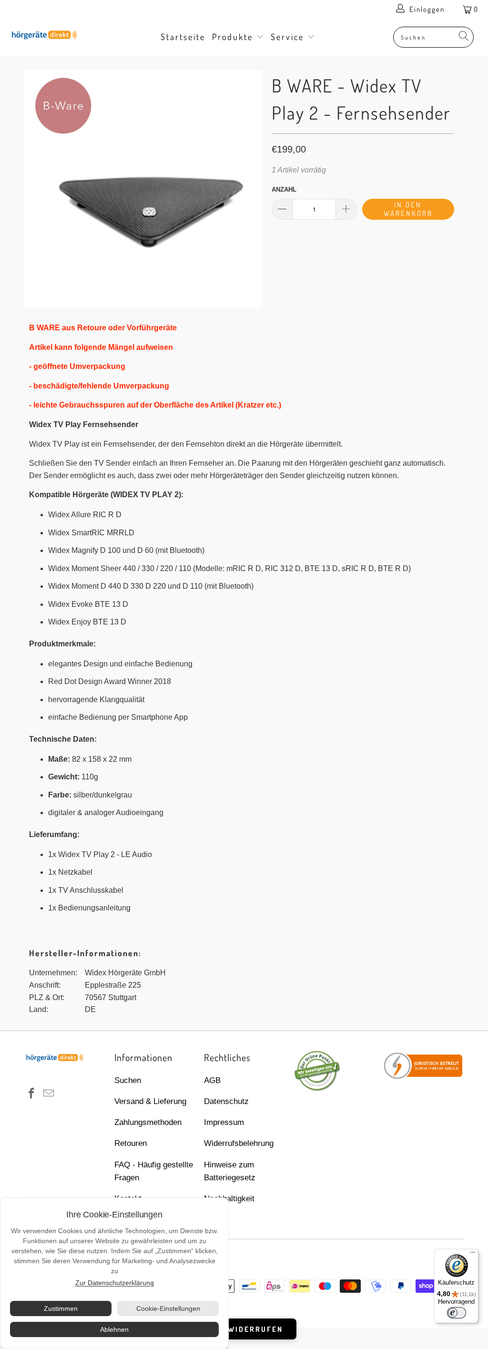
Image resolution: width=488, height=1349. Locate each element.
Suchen (127, 1080)
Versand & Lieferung (150, 1101)
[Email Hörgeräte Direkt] (49, 1094)
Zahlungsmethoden (148, 1122)
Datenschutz (226, 1101)
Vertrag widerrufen (234, 1329)
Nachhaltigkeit (229, 1198)
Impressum (224, 1122)
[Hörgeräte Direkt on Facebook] (31, 1094)
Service (289, 36)
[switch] (456, 1312)
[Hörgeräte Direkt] (44, 35)
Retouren (130, 1143)
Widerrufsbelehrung (239, 1143)
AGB (212, 1080)
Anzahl (284, 189)
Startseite (183, 36)
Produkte (234, 36)
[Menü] (472, 1254)
